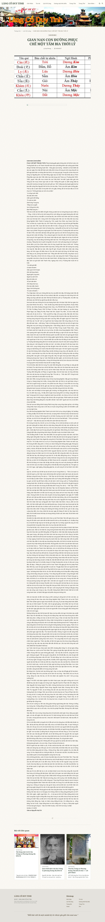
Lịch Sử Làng (47, 3)
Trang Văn (72, 3)
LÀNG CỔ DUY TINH (13, 3)
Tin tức (38, 3)
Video (68, 906)
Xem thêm (92, 3)
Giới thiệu (30, 3)
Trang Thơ (82, 3)
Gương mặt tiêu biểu (60, 3)
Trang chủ (17, 31)
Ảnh (80, 906)
